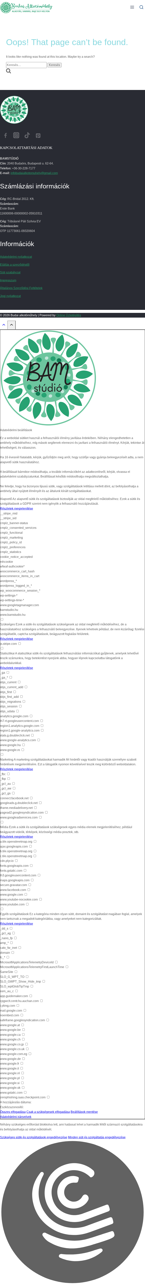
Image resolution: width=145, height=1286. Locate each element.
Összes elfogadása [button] (13, 1111)
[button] (72, 1213)
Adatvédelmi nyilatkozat (16, 256)
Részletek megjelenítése (16, 508)
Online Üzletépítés (68, 315)
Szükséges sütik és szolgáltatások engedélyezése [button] (33, 1137)
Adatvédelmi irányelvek (15, 1116)
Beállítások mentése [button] (84, 1111)
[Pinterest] (38, 136)
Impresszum (8, 280)
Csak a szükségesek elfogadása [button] (48, 1111)
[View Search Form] (141, 7)
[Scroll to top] (3, 325)
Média (4, 827)
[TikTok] (27, 136)
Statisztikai (7, 653)
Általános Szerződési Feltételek (21, 288)
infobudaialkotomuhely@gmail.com (34, 173)
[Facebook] (5, 136)
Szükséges (7, 624)
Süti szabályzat (10, 272)
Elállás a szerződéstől (14, 264)
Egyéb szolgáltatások (14, 914)
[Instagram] (16, 136)
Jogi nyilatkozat (10, 296)
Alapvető (6, 499)
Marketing (6, 759)
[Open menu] (132, 7)
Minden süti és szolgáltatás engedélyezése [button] (97, 1137)
